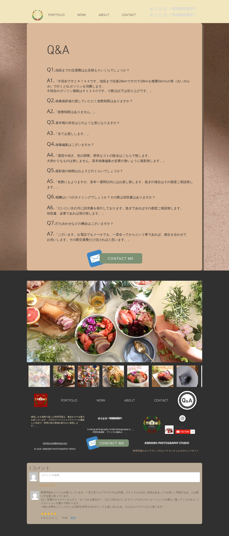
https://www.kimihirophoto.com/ (55, 446)
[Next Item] (196, 321)
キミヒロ (158, 9)
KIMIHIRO (183, 9)
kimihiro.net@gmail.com (55, 443)
